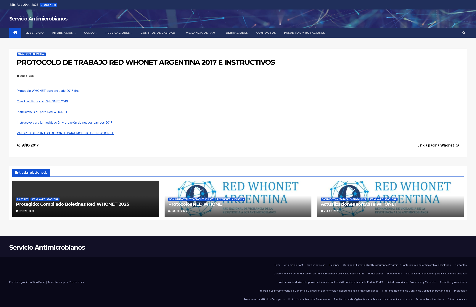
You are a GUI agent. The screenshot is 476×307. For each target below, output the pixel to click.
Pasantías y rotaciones (453, 282)
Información (63, 32)
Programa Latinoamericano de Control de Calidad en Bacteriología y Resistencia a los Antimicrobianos (318, 290)
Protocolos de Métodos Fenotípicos (264, 299)
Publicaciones (118, 32)
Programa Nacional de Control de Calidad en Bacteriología (416, 290)
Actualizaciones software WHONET (359, 204)
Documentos (394, 273)
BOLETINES (22, 199)
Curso (90, 32)
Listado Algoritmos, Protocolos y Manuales (411, 282)
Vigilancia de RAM (201, 32)
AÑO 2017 (30, 145)
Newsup (60, 282)
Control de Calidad (158, 32)
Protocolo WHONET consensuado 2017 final (48, 91)
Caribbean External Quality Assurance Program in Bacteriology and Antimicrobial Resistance (397, 264)
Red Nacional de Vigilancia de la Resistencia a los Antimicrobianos (373, 299)
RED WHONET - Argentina (31, 54)
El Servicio (34, 32)
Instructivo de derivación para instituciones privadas (436, 273)
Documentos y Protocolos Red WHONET (191, 199)
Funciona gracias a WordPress (27, 282)
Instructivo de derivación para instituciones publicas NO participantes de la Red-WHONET (331, 282)
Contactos (266, 32)
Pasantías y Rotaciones (304, 32)
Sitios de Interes (457, 299)
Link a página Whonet (435, 145)
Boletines (334, 264)
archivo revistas (316, 264)
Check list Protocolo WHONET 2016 (42, 101)
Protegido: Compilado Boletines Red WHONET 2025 (72, 204)
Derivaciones (237, 32)
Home (277, 264)
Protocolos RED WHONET (196, 204)
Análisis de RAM (293, 264)
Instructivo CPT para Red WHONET (42, 112)
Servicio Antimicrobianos (38, 19)
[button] (463, 33)
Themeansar (76, 282)
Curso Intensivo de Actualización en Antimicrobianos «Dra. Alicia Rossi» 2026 (319, 273)
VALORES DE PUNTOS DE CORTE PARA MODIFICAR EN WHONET (65, 133)
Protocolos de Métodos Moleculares (309, 299)
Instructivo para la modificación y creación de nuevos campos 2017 (64, 122)
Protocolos (460, 290)
